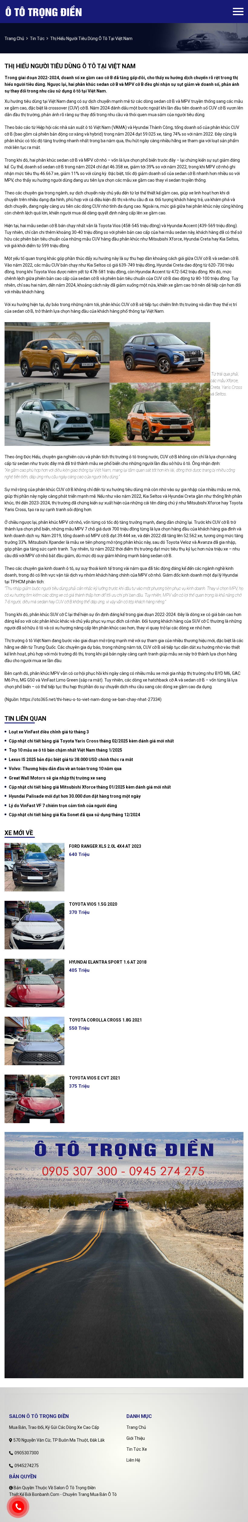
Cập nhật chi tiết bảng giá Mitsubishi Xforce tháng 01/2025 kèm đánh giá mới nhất (90, 787)
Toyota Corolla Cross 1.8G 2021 (105, 1020)
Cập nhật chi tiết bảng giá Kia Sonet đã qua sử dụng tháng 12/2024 (74, 814)
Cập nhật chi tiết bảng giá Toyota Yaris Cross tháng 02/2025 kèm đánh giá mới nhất (91, 741)
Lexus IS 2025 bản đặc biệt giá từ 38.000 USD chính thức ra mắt (71, 759)
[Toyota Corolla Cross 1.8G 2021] (34, 1041)
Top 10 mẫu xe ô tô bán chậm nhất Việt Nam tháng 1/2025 (65, 750)
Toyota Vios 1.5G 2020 (93, 904)
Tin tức (37, 38)
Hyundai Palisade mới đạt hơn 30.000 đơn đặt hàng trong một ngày (75, 796)
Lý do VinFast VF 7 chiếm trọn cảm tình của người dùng (63, 805)
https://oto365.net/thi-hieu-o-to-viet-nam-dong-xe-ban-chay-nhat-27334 (90, 699)
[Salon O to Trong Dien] (54, 12)
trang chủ (14, 38)
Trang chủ (136, 1427)
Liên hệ (133, 1460)
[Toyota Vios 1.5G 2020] (34, 925)
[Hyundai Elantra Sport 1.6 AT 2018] (34, 983)
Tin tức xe (136, 1449)
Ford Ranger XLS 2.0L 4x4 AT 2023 (105, 846)
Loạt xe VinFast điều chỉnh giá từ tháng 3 (49, 731)
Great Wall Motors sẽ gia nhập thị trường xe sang (57, 778)
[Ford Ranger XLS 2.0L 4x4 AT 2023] (34, 867)
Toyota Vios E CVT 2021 (94, 1078)
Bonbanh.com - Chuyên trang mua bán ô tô (74, 1494)
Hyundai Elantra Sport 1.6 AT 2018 (107, 962)
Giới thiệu (135, 1438)
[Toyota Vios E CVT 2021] (34, 1099)
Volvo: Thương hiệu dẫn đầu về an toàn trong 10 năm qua (65, 768)
